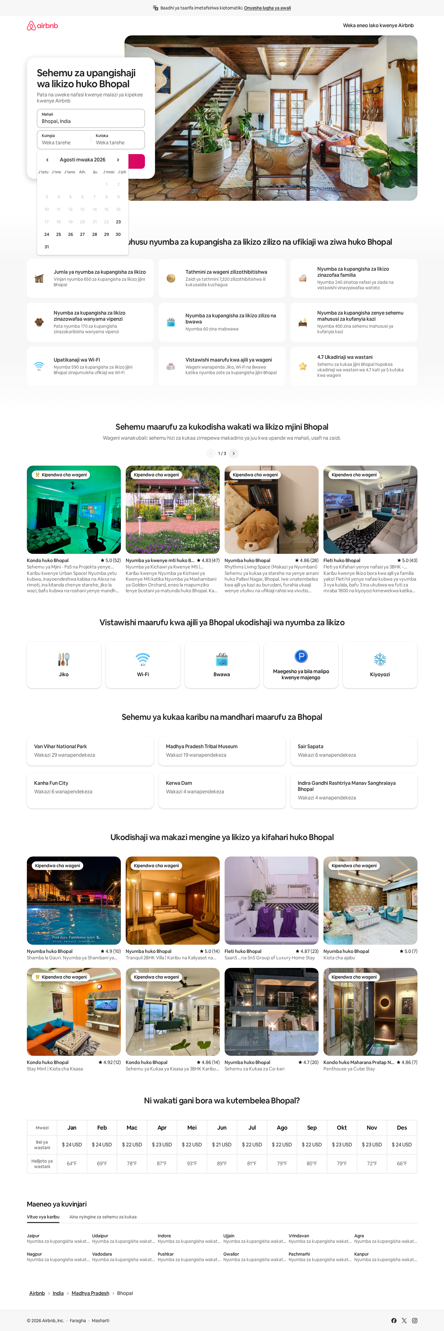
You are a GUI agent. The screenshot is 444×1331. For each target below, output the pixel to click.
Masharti (100, 1320)
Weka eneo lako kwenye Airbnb (378, 25)
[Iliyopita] (211, 453)
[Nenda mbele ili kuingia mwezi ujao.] (118, 160)
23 (118, 222)
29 (106, 234)
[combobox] (91, 121)
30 (118, 234)
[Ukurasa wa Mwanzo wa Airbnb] (42, 25)
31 (47, 247)
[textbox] (64, 142)
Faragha (78, 1320)
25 (58, 234)
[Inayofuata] (233, 453)
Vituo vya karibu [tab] (43, 1217)
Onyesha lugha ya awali (267, 8)
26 (70, 234)
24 (46, 234)
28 (94, 234)
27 (82, 234)
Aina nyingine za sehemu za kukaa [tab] (103, 1217)
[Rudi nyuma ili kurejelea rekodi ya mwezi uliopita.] (47, 160)
